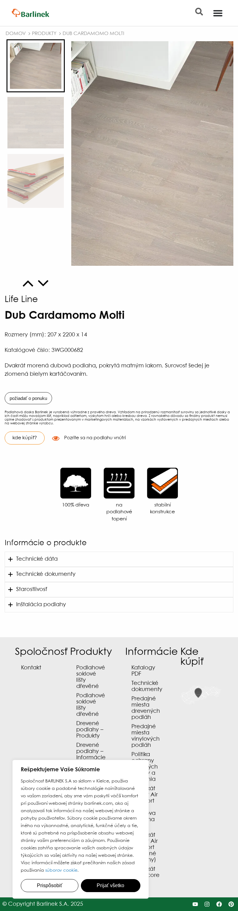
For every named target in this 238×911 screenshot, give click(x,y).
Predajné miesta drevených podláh (145, 708)
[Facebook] (219, 904)
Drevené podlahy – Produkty (90, 730)
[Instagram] (207, 904)
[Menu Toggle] (218, 13)
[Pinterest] (231, 904)
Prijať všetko (110, 885)
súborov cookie (61, 870)
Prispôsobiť (49, 885)
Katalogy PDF (143, 671)
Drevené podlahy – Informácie (91, 751)
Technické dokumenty (146, 686)
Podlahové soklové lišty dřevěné (90, 677)
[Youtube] (195, 904)
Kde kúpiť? (24, 438)
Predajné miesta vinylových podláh (145, 736)
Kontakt (31, 668)
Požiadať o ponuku (28, 398)
